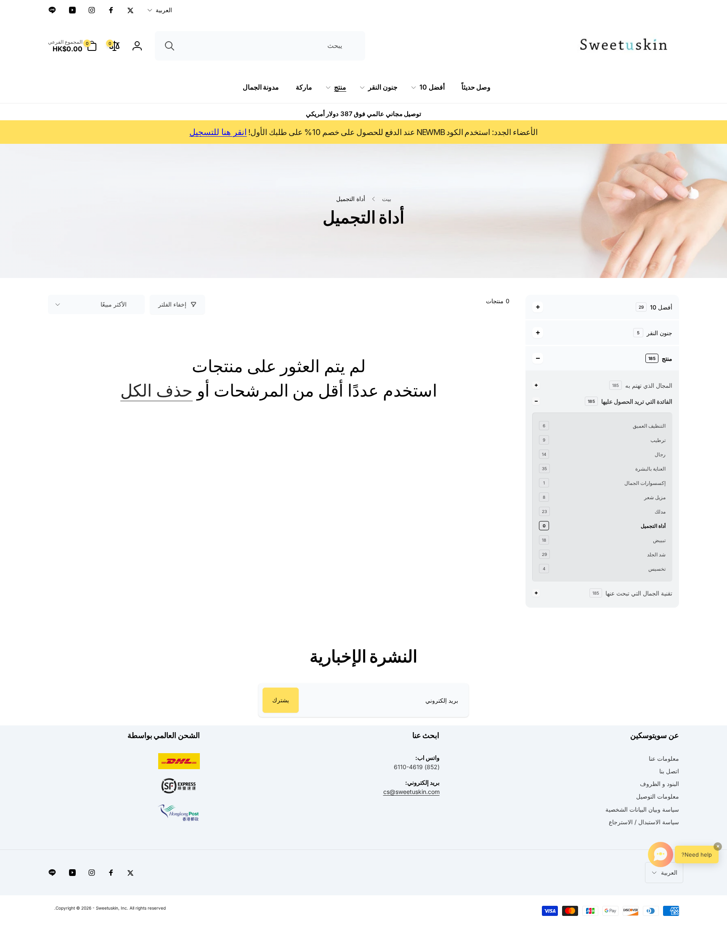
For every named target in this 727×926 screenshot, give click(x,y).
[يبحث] (169, 45)
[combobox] (260, 46)
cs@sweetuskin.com (411, 791)
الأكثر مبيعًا (114, 304)
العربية (164, 9)
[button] (72, 46)
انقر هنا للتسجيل (218, 132)
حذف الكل (156, 391)
